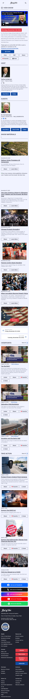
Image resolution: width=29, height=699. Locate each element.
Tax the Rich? (5, 366)
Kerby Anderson (6, 79)
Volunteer (17, 682)
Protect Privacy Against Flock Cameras (14, 477)
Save (15, 58)
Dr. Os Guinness (6, 115)
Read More (6, 94)
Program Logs (18, 675)
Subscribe (21, 663)
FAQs (2, 694)
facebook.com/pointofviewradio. (10, 48)
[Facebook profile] (3, 118)
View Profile (15, 129)
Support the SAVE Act (8, 510)
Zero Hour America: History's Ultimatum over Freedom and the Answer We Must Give (14, 194)
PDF (14, 55)
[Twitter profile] (3, 83)
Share (23, 55)
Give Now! (14, 320)
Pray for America (19, 636)
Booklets (17, 638)
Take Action (21, 654)
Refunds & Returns (19, 684)
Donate (22, 650)
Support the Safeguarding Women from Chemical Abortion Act (14, 540)
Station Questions (19, 671)
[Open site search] (25, 3)
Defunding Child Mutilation (10, 404)
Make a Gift (3, 651)
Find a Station (18, 669)
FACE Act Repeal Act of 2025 (10, 572)
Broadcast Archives (5, 638)
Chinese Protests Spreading (10, 229)
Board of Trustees (5, 690)
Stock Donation (4, 655)
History (3, 680)
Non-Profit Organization (6, 684)
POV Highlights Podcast (6, 644)
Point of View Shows (6, 636)
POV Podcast (4, 646)
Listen (5, 377)
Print (5, 55)
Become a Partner (21, 658)
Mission (3, 682)
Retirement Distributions (7, 657)
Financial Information (6, 696)
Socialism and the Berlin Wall (10, 438)
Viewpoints (3, 640)
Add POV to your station (21, 673)
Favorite (6, 58)
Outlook (3, 671)
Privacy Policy (4, 692)
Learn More (14, 169)
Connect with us (19, 640)
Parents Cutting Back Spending (11, 263)
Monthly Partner (5, 653)
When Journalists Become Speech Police (14, 293)
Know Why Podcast (5, 642)
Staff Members (4, 688)
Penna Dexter (14, 402)
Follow (14, 94)
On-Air (2, 686)
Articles (17, 642)
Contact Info (18, 680)
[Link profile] (1, 83)
